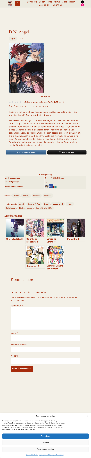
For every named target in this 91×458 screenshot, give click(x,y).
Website (14, 356)
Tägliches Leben (25, 208)
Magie (70, 204)
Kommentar (17, 305)
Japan (12, 38)
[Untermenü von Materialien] (50, 4)
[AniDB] (47, 186)
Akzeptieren (45, 436)
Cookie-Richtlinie (32, 455)
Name (14, 333)
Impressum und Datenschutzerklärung (51, 455)
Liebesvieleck (58, 204)
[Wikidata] (55, 187)
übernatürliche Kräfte (44, 208)
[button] (87, 416)
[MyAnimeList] (51, 186)
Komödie (36, 195)
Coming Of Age (34, 204)
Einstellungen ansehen (45, 449)
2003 (20, 38)
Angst (21, 204)
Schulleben (10, 208)
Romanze (47, 195)
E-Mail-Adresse (19, 344)
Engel (46, 204)
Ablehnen (45, 443)
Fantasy (26, 195)
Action (16, 195)
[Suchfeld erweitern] (17, 3)
